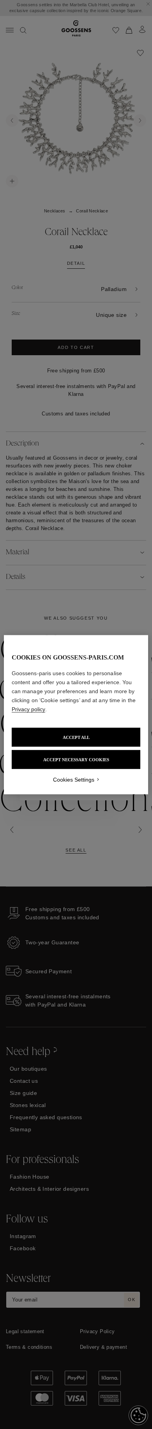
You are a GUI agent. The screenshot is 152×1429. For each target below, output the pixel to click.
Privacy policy (28, 709)
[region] (76, 714)
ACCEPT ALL (76, 737)
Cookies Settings (73, 779)
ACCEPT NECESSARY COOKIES (76, 759)
